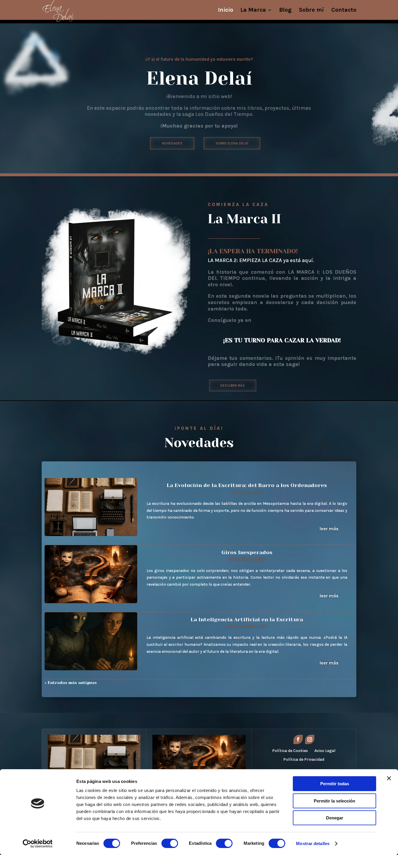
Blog (285, 10)
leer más (329, 528)
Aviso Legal (324, 751)
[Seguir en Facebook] (298, 739)
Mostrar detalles (313, 843)
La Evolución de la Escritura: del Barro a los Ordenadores (247, 485)
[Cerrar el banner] (389, 778)
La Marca (253, 10)
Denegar (334, 817)
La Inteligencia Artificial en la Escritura (247, 619)
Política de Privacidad (303, 760)
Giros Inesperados (246, 552)
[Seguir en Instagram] (309, 739)
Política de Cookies (290, 751)
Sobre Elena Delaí (232, 143)
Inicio (225, 10)
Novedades (172, 143)
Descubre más (232, 385)
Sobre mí (311, 10)
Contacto (343, 10)
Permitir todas (334, 783)
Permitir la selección (334, 800)
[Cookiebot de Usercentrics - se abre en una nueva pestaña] (37, 843)
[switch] (169, 843)
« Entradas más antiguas (71, 682)
